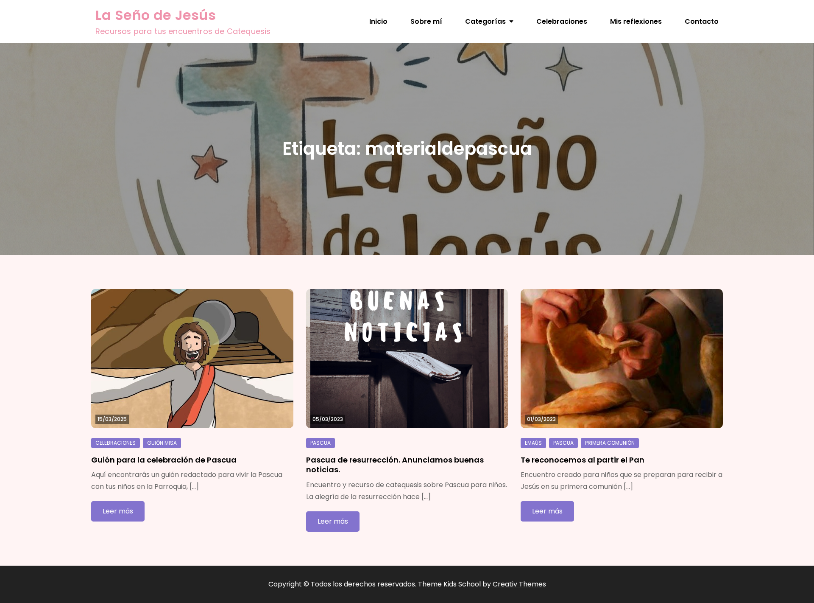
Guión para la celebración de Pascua (164, 459)
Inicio (378, 21)
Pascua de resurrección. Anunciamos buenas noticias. (395, 464)
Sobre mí (426, 21)
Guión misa (162, 442)
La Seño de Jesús (155, 15)
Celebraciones (561, 21)
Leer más (118, 511)
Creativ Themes (519, 584)
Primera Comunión (610, 442)
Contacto (702, 21)
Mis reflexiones (636, 21)
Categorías (485, 21)
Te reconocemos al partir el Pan (582, 459)
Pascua (320, 442)
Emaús (533, 442)
